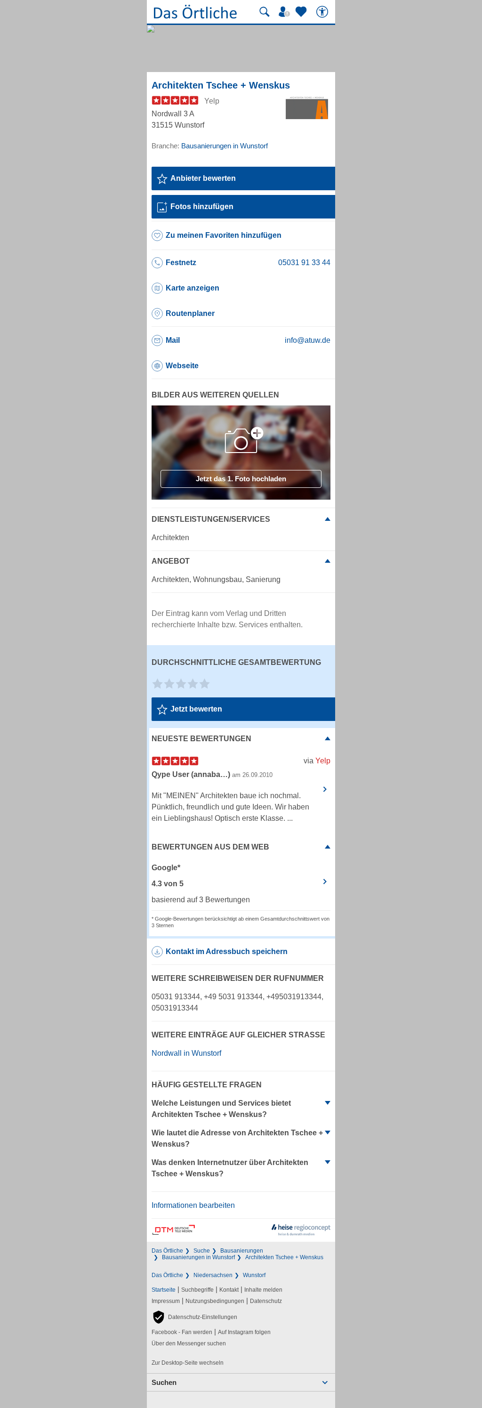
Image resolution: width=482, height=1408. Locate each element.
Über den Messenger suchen (189, 1343)
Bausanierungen (241, 1250)
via (317, 761)
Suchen (164, 1382)
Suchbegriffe (197, 1290)
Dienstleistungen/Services (211, 519)
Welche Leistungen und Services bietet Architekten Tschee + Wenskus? (221, 1108)
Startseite (164, 1290)
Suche (201, 1250)
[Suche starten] (264, 12)
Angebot (171, 561)
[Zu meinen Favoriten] (302, 12)
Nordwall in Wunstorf (186, 1053)
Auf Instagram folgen (244, 1332)
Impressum (166, 1301)
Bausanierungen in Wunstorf (198, 1257)
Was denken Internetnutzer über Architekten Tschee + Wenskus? (230, 1168)
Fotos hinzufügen (201, 206)
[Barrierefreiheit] (323, 12)
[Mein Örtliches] (286, 12)
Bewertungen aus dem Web (210, 847)
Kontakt (229, 1290)
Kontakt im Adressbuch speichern (227, 951)
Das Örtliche (167, 1250)
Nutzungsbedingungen (214, 1301)
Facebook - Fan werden (182, 1332)
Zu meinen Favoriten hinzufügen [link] (223, 235)
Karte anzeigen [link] (192, 288)
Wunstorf (254, 1275)
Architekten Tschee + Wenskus (284, 1257)
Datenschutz (266, 1301)
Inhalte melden (263, 1290)
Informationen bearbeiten (193, 1205)
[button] (194, 1317)
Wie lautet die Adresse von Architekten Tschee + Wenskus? (237, 1138)
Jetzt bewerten (196, 709)
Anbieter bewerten (203, 178)
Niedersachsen (213, 1275)
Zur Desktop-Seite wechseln (188, 1362)
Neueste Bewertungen (201, 739)
